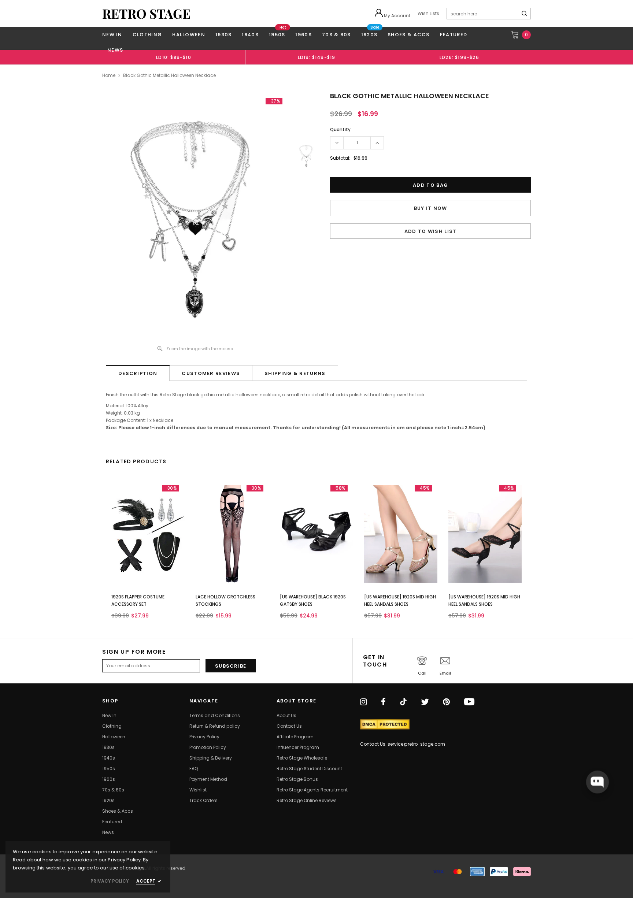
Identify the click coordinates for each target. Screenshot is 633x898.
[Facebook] (383, 702)
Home (108, 75)
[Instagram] (363, 702)
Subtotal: (340, 158)
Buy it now (430, 208)
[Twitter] (425, 702)
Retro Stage (146, 13)
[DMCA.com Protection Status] (385, 724)
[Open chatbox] (597, 782)
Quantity (340, 129)
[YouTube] (469, 702)
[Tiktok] (403, 702)
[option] (173, 57)
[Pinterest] (446, 702)
